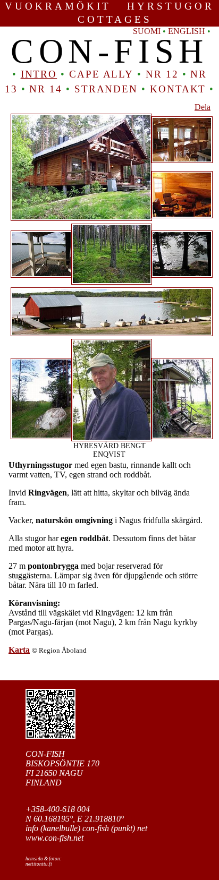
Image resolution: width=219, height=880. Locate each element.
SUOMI (147, 31)
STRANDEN (106, 89)
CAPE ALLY (101, 74)
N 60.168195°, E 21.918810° (75, 818)
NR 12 (162, 74)
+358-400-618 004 (58, 809)
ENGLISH (186, 31)
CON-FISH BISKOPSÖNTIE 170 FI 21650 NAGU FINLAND (62, 768)
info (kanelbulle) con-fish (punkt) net (86, 828)
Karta (19, 649)
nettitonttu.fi (39, 864)
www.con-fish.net (54, 837)
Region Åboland (63, 650)
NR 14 (45, 89)
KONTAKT (178, 89)
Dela (202, 107)
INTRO (39, 74)
